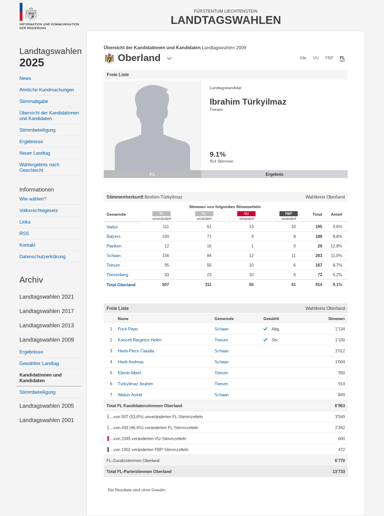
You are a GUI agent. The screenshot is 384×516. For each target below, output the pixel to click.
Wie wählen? (32, 199)
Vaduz (112, 226)
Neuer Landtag (34, 153)
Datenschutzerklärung (42, 256)
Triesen (113, 265)
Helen (139, 339)
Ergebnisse (31, 141)
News (25, 78)
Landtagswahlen (50, 57)
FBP (329, 57)
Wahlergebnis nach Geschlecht (39, 167)
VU (316, 57)
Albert (129, 372)
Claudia (136, 350)
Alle (303, 57)
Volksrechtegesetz (38, 210)
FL (342, 57)
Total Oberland (121, 284)
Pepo (128, 328)
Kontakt (27, 245)
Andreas (131, 361)
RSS (24, 233)
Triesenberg (117, 274)
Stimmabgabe (33, 101)
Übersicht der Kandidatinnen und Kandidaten (49, 115)
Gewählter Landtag (39, 363)
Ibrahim (135, 383)
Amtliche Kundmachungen (46, 90)
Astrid (130, 394)
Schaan (114, 255)
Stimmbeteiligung (37, 130)
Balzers (114, 236)
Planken (114, 246)
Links (25, 222)
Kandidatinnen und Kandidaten (40, 377)
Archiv (31, 279)
